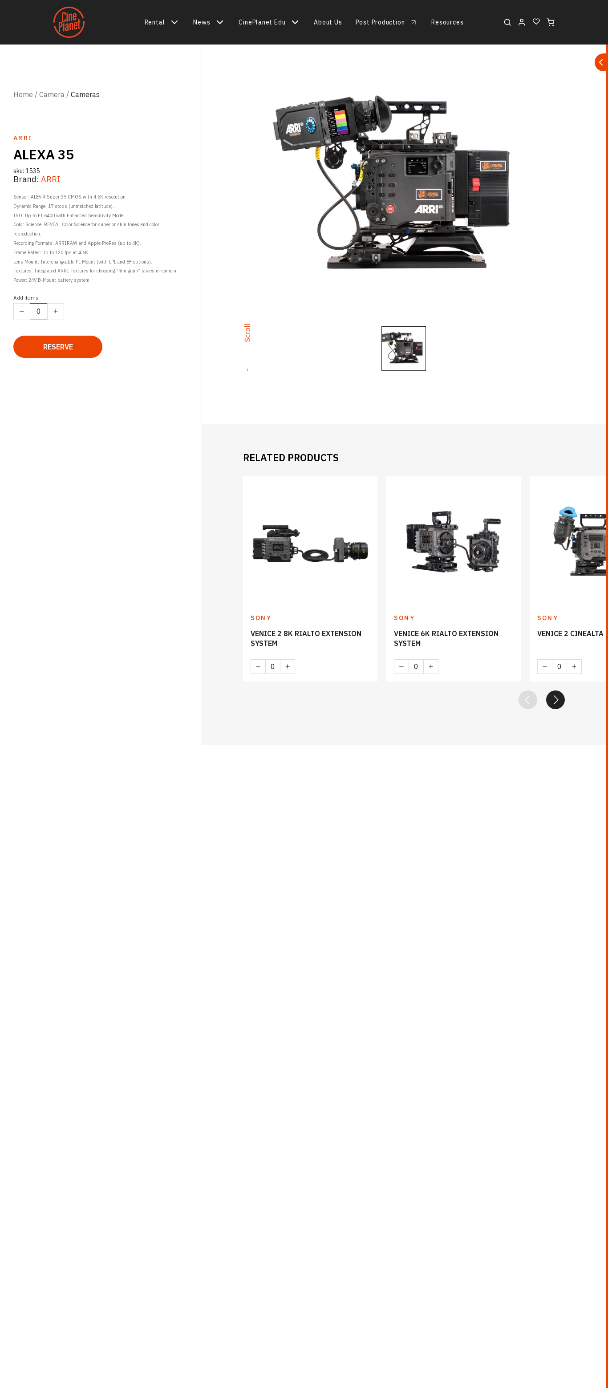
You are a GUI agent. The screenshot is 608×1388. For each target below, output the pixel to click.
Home (23, 94)
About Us (328, 22)
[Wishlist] (536, 22)
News (201, 22)
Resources (447, 22)
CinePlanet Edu (262, 22)
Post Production (380, 22)
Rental (155, 22)
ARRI (50, 179)
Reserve (58, 346)
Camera (52, 94)
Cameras (85, 94)
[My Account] (522, 22)
